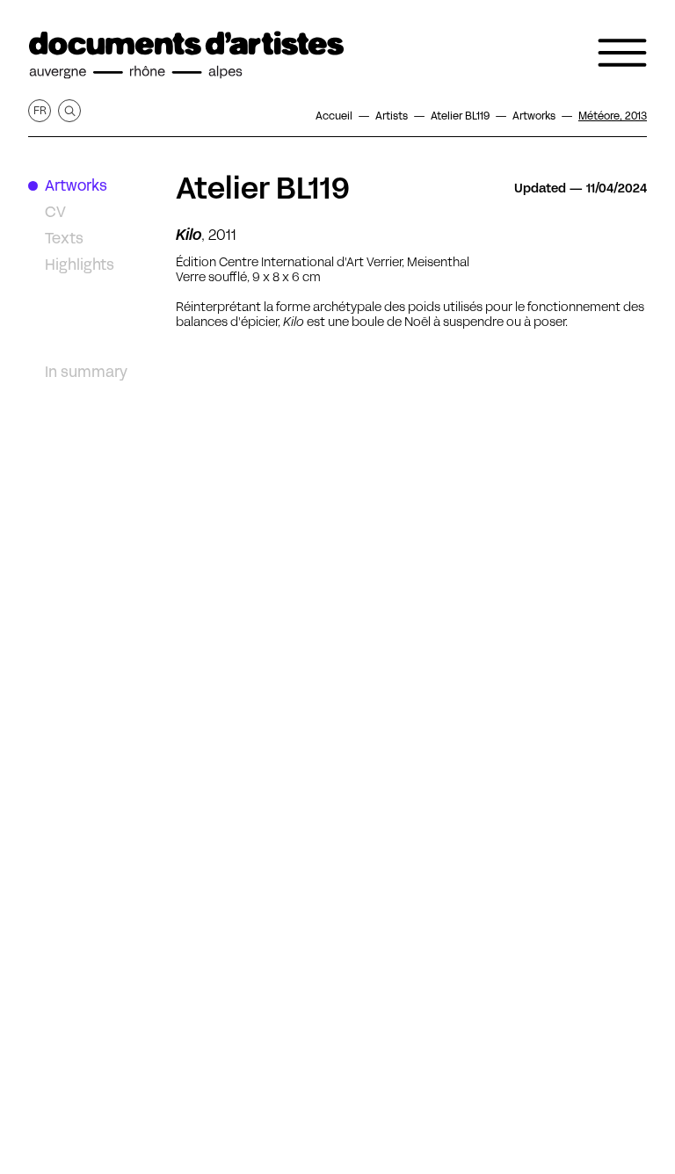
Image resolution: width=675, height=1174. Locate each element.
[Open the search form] (69, 110)
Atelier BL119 (263, 188)
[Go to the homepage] (186, 55)
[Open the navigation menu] (622, 52)
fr (40, 110)
